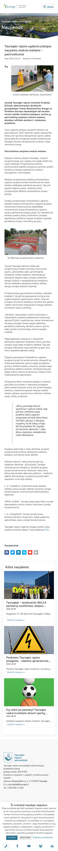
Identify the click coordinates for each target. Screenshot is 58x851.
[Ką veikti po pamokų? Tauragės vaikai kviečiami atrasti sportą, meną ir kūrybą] (29, 692)
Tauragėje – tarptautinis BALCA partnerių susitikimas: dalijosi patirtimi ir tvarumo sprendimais (26, 606)
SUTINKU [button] (12, 838)
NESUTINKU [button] (25, 838)
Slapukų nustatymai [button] (43, 837)
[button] (7, 552)
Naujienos (27, 59)
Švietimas (36, 59)
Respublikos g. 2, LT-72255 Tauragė (29, 781)
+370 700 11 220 (15, 788)
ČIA (47, 530)
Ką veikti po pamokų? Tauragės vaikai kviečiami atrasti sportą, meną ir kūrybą (26, 713)
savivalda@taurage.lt (18, 784)
